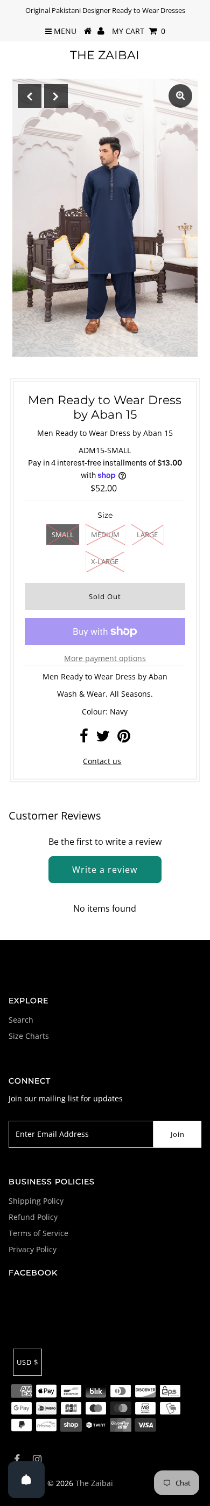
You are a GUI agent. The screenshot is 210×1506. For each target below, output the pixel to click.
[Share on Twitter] (103, 738)
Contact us (102, 761)
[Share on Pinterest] (123, 738)
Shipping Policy (36, 1201)
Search (21, 1020)
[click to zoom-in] (180, 96)
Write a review (104, 870)
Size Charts (29, 1036)
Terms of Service (38, 1233)
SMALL (63, 534)
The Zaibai (104, 55)
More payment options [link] (105, 658)
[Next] (56, 96)
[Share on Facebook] (84, 738)
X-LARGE (104, 561)
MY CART (138, 31)
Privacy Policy (33, 1249)
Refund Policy (33, 1217)
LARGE (147, 534)
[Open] (26, 1479)
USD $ (27, 1362)
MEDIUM (105, 534)
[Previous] (29, 96)
